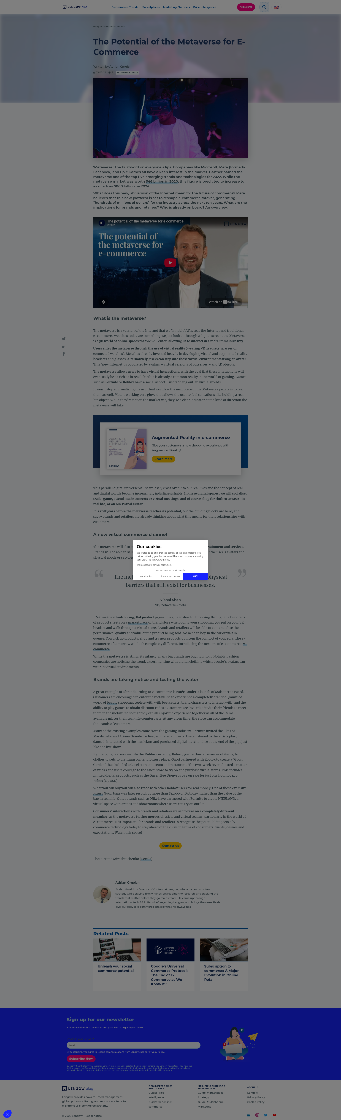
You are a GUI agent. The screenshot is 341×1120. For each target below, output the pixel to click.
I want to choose (170, 576)
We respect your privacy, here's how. (154, 565)
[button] (7, 1114)
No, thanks (146, 576)
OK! (195, 576)
